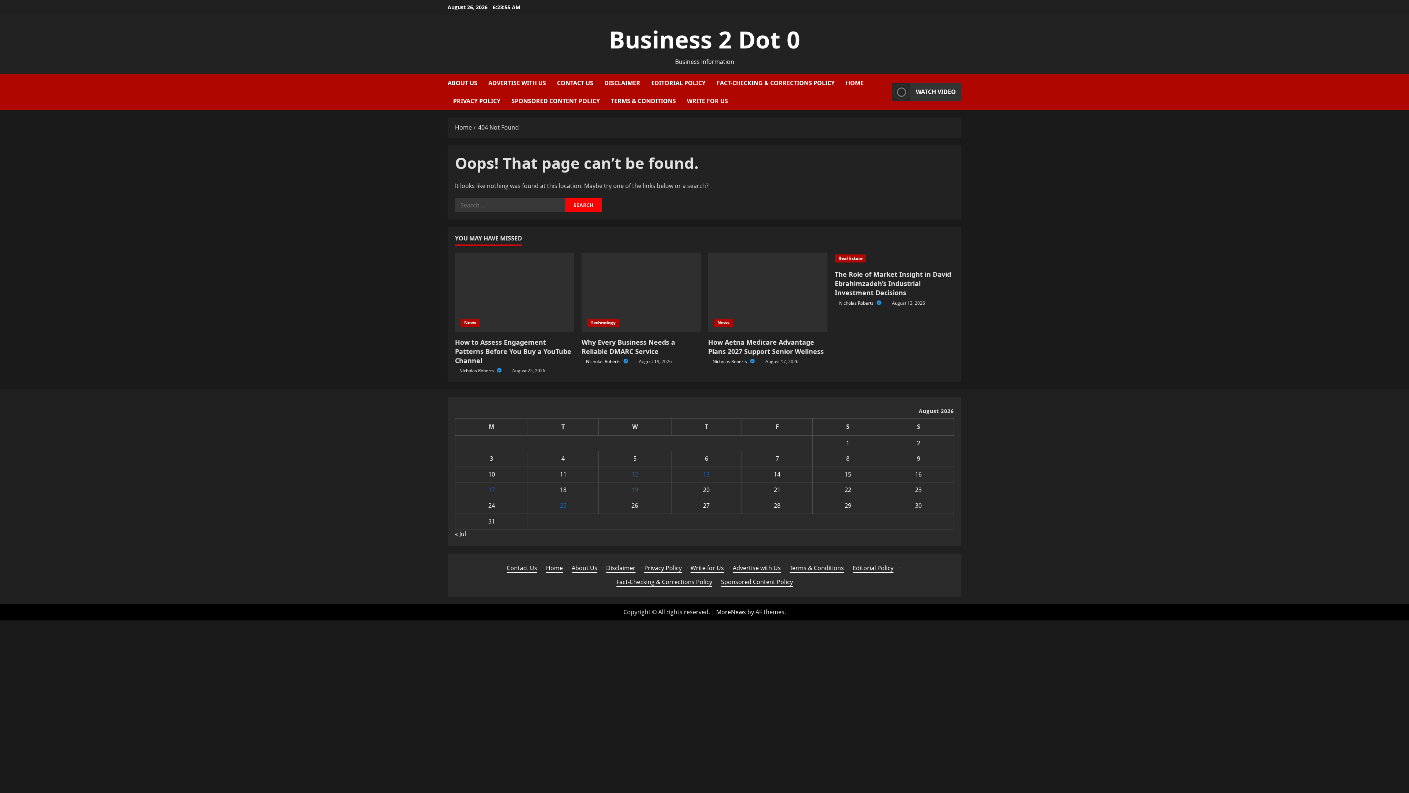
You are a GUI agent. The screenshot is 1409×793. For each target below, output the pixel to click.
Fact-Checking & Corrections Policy (776, 83)
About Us (462, 83)
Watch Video (936, 92)
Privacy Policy (476, 101)
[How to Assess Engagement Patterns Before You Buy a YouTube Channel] (514, 292)
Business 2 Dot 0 (704, 39)
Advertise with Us (517, 83)
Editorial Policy (678, 83)
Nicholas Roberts (477, 370)
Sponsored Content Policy (555, 101)
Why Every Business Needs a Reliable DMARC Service (628, 347)
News (470, 322)
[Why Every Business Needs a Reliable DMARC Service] (641, 292)
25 (563, 505)
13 (706, 474)
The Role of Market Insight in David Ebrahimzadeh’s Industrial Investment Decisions (893, 283)
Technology (603, 322)
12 (634, 474)
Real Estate (850, 258)
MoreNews (731, 612)
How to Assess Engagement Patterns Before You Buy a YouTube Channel (513, 351)
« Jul (460, 534)
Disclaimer (622, 83)
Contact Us (575, 83)
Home (855, 83)
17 (491, 490)
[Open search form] (884, 92)
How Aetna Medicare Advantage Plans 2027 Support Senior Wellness (766, 347)
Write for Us (707, 101)
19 (634, 490)
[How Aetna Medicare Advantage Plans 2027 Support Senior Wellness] (767, 292)
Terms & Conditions (643, 101)
